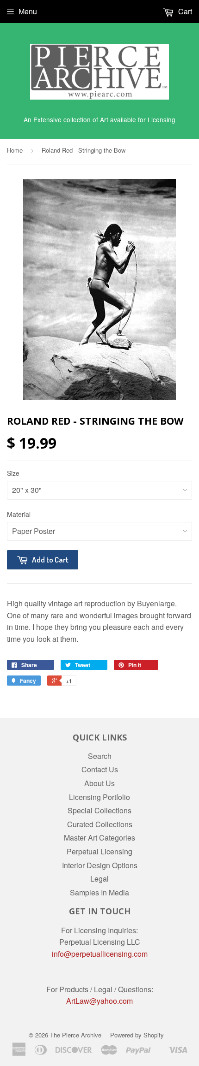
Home (15, 150)
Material (19, 514)
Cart (184, 11)
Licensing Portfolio (99, 797)
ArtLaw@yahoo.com (99, 1000)
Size (13, 473)
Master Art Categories (99, 837)
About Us (99, 783)
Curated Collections (99, 824)
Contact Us (99, 769)
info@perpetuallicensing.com (100, 953)
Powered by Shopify (137, 1034)
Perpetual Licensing (99, 851)
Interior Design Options (99, 865)
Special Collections (99, 810)
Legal (99, 878)
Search (100, 756)
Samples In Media (99, 892)
